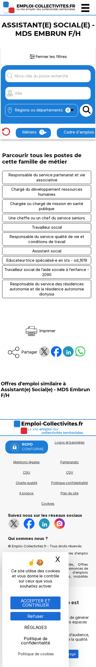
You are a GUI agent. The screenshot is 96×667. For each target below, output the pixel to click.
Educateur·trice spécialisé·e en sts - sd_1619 (46, 260)
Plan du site (69, 493)
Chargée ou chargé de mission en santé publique (46, 206)
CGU (26, 472)
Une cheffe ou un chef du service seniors (46, 217)
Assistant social (46, 250)
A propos (26, 493)
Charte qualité (26, 483)
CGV (69, 472)
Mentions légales (26, 462)
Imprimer (46, 330)
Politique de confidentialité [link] (35, 640)
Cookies (47, 504)
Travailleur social (47, 227)
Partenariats (69, 462)
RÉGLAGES (35, 627)
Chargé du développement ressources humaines (46, 192)
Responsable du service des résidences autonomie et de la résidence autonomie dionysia (47, 289)
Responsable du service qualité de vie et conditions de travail (46, 239)
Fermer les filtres (51, 56)
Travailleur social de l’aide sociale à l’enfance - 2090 (46, 272)
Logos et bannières (70, 442)
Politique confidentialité (69, 483)
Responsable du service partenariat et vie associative (46, 177)
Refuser (35, 616)
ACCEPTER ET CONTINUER (35, 603)
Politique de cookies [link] (36, 654)
